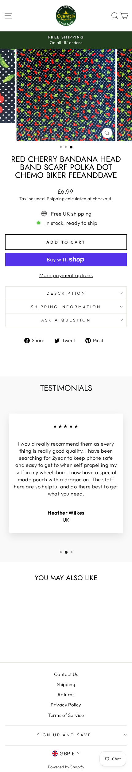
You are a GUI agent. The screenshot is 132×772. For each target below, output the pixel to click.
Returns (66, 694)
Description (66, 293)
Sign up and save (64, 734)
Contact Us (66, 674)
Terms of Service (66, 715)
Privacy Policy (66, 705)
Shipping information (66, 306)
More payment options (66, 275)
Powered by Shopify (66, 766)
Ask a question (66, 319)
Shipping (55, 198)
